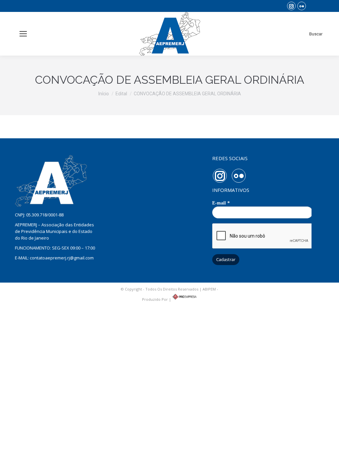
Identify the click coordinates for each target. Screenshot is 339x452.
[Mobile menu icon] (23, 33)
